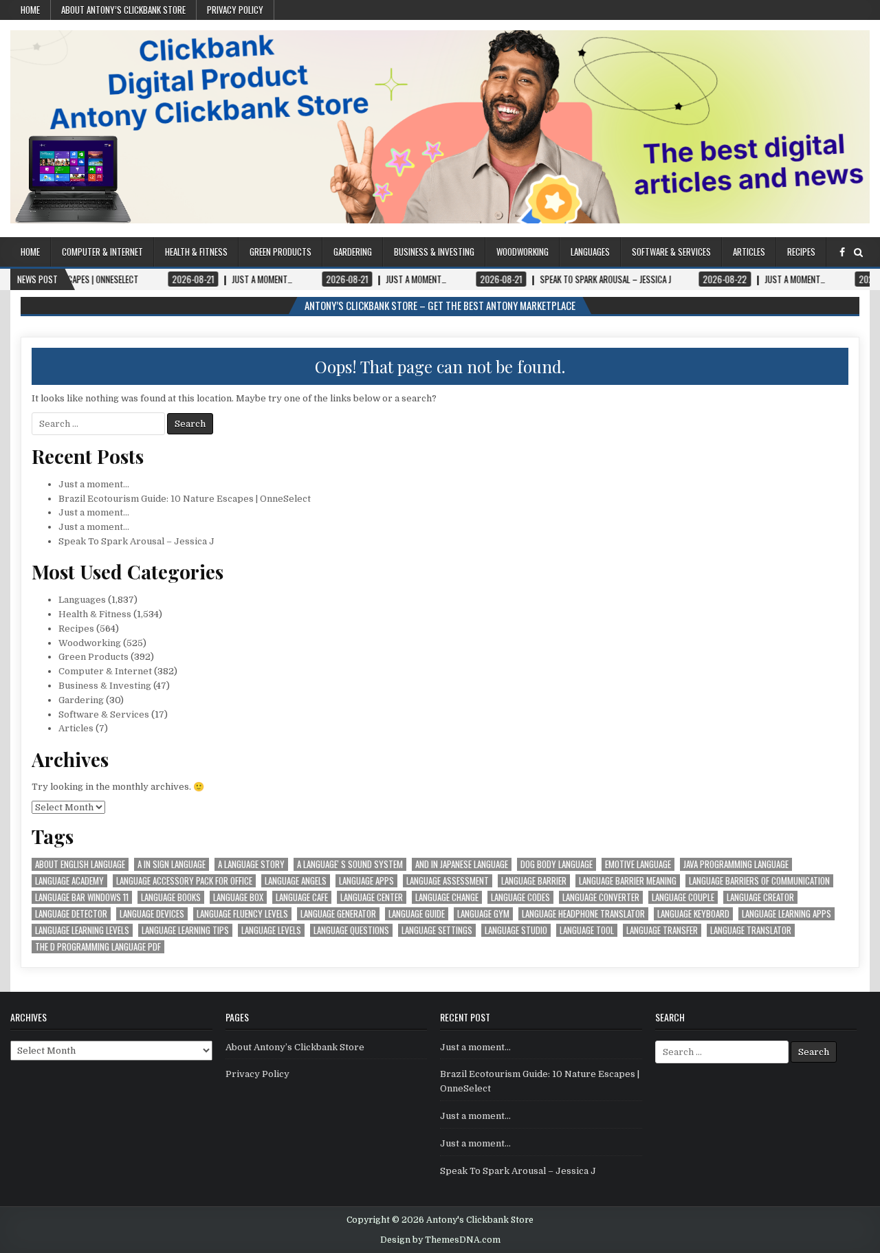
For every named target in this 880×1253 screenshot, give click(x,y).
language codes (520, 897)
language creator (760, 897)
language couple (683, 897)
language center (371, 897)
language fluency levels (242, 913)
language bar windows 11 (82, 897)
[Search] (858, 252)
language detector (71, 913)
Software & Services (671, 251)
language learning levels (82, 930)
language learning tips (185, 930)
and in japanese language (461, 864)
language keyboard (693, 913)
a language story (251, 864)
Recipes (801, 251)
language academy (69, 880)
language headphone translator (583, 913)
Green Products (280, 251)
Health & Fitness (196, 251)
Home (30, 9)
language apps (366, 880)
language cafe (302, 897)
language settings (437, 930)
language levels (271, 930)
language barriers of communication (759, 880)
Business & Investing (434, 251)
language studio (516, 930)
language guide (416, 913)
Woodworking (522, 251)
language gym (483, 913)
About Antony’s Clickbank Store (123, 9)
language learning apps (786, 913)
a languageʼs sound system (350, 864)
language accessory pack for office (184, 880)
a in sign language (172, 864)
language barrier (533, 880)
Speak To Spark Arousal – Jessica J (136, 541)
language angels (296, 880)
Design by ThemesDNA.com (440, 1240)
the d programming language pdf (98, 946)
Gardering (352, 251)
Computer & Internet (102, 251)
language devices (152, 913)
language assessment (447, 880)
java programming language (736, 864)
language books (171, 897)
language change (446, 897)
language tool (587, 930)
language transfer (662, 930)
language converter (600, 897)
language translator (750, 930)
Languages (590, 251)
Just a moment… (93, 484)
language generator (338, 913)
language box (238, 897)
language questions (351, 930)
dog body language (556, 864)
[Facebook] (842, 252)
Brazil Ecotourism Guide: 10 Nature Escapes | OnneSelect (184, 499)
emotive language (638, 864)
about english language (80, 864)
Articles (749, 251)
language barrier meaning (627, 880)
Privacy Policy (235, 9)
